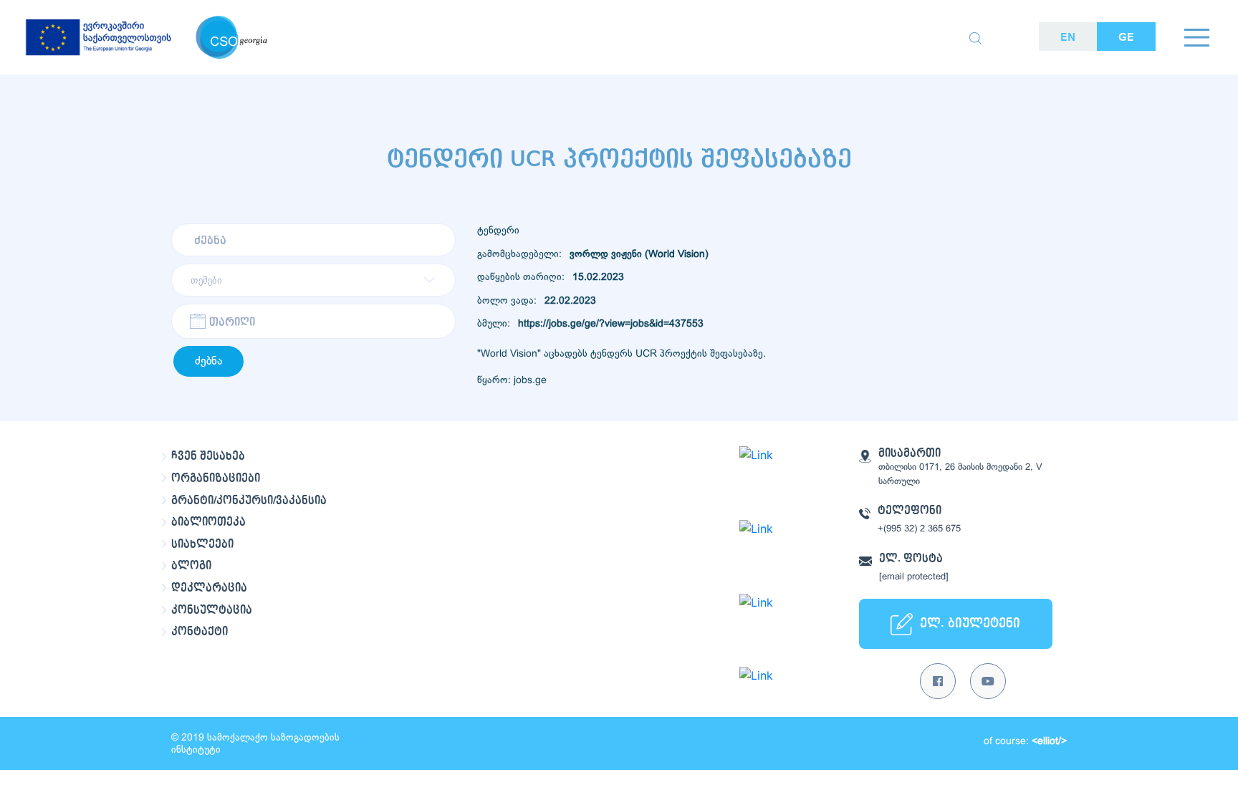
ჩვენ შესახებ (208, 456)
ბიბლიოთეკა (208, 522)
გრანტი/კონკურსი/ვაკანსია (249, 501)
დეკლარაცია (209, 588)
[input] (313, 321)
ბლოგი (191, 566)
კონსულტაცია (211, 610)
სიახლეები (202, 544)
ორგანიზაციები (215, 478)
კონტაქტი (199, 632)
